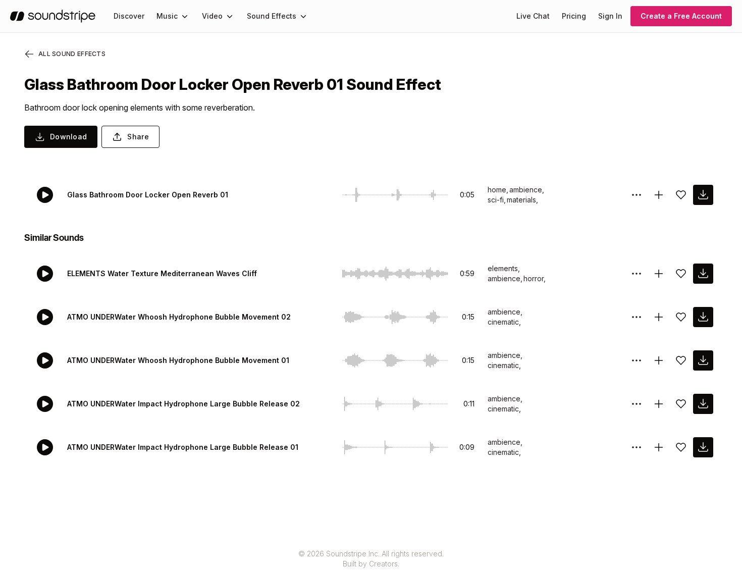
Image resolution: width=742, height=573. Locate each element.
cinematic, (504, 322)
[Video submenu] (230, 16)
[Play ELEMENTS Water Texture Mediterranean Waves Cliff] (45, 274)
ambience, (526, 189)
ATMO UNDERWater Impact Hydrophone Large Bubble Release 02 (183, 403)
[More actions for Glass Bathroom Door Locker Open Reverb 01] (636, 195)
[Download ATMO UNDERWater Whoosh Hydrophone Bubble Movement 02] (703, 317)
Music (167, 16)
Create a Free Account (681, 16)
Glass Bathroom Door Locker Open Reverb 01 (147, 194)
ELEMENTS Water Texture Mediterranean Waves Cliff (162, 273)
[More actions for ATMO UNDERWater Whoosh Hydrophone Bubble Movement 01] (636, 360)
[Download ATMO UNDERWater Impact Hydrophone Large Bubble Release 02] (703, 404)
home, (498, 189)
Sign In (610, 16)
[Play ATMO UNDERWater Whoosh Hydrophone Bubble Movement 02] (45, 317)
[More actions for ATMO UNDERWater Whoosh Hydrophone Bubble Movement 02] (636, 317)
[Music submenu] (185, 16)
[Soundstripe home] (52, 16)
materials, (522, 199)
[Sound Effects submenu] (303, 16)
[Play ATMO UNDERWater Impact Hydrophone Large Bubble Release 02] (45, 404)
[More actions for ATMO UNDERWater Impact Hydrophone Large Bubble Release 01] (636, 447)
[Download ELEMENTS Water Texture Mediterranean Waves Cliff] (703, 274)
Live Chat (533, 16)
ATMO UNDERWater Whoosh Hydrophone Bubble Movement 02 (179, 316)
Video (212, 16)
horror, (534, 278)
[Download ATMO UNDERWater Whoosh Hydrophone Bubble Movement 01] (703, 360)
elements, (504, 268)
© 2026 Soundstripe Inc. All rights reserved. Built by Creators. (371, 558)
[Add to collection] (659, 195)
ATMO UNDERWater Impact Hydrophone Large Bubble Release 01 (182, 447)
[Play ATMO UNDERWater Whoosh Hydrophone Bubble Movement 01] (45, 360)
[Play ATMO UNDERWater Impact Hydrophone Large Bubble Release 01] (45, 447)
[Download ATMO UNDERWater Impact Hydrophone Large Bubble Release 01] (703, 447)
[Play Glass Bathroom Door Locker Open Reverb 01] (45, 195)
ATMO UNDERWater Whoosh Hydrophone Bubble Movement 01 (178, 360)
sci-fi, (497, 199)
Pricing (574, 16)
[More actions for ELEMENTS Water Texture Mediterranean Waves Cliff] (636, 274)
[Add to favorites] (681, 195)
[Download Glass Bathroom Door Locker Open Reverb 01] (703, 195)
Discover (129, 16)
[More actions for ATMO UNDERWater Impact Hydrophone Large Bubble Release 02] (636, 404)
